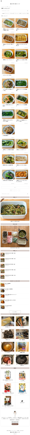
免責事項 (18, 430)
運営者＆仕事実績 (9, 430)
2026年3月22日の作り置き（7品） (10, 275)
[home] (17, 422)
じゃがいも (24, 13)
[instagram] (16, 422)
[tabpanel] (15, 210)
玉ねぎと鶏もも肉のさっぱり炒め (10, 300)
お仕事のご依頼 (21, 430)
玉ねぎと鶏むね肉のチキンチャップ (10, 294)
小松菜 (20, 13)
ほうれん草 (12, 13)
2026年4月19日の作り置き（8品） (15, 247)
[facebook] (14, 422)
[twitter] (12, 422)
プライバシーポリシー (13, 430)
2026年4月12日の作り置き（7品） (10, 258)
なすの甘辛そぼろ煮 (8, 305)
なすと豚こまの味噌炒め (9, 289)
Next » (15, 187)
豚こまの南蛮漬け (8, 283)
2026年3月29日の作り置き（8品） (10, 269)
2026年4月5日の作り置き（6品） (10, 264)
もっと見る (14, 311)
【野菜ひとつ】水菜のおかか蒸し (15, 221)
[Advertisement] (21, 70)
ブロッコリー (7, 13)
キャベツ (16, 13)
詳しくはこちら (15, 424)
